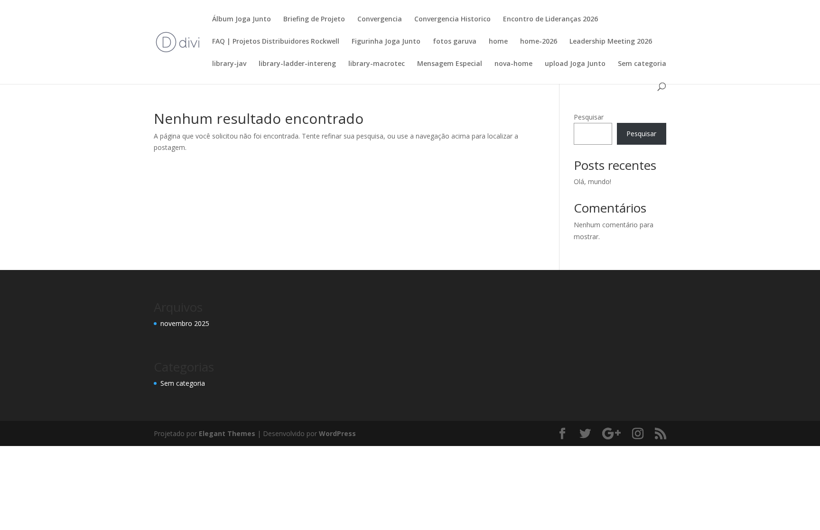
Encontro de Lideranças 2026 (550, 19)
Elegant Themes (227, 433)
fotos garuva (454, 42)
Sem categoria (642, 64)
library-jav (229, 64)
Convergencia (379, 19)
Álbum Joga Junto (241, 19)
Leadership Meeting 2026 (610, 42)
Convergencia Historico (452, 19)
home (498, 42)
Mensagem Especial (449, 64)
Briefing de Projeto (314, 19)
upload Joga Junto (575, 64)
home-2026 (538, 42)
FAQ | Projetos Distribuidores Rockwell (275, 42)
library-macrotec (376, 64)
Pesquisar (589, 116)
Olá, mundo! (592, 181)
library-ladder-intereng (297, 64)
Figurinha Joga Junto (386, 42)
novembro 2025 (184, 323)
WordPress (337, 433)
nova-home (513, 64)
